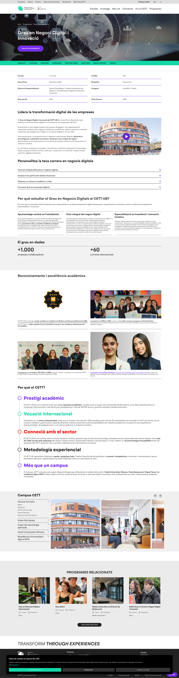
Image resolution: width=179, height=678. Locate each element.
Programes (155, 8)
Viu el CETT (141, 8)
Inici (19, 24)
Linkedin (143, 652)
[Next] (160, 496)
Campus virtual (144, 2)
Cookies (137, 675)
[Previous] (155, 496)
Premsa (38, 2)
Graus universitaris (41, 24)
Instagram (144, 655)
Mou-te (116, 8)
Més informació (14, 665)
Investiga (105, 8)
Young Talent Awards (142, 372)
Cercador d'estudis (89, 625)
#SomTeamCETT (79, 2)
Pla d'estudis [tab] (33, 63)
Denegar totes (88, 670)
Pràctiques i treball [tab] (71, 63)
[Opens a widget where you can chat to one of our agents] (172, 674)
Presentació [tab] (22, 63)
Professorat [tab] (45, 63)
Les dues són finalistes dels (112, 372)
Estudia (94, 8)
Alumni (30, 2)
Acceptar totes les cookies (35, 669)
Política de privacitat (123, 675)
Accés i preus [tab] (85, 63)
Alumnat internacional (51, 2)
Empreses (21, 2)
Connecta (127, 8)
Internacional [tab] (57, 63)
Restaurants (66, 2)
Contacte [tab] (113, 63)
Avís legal (110, 675)
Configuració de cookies (143, 669)
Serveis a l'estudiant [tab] (99, 63)
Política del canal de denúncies (153, 675)
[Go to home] (32, 9)
